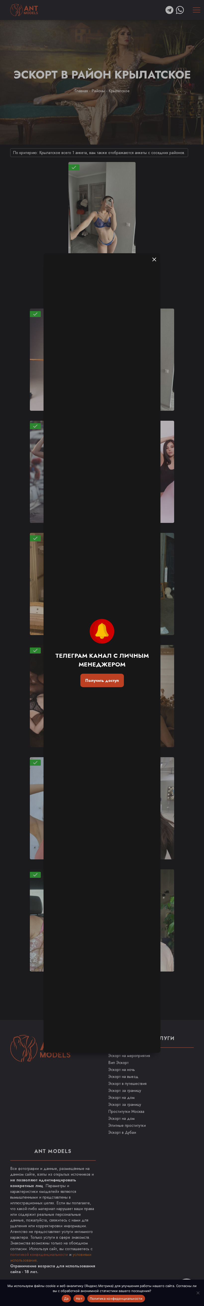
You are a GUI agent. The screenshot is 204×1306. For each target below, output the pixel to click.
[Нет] (197, 1292)
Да (66, 1299)
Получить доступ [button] (102, 680)
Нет (79, 1299)
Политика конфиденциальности (116, 1299)
